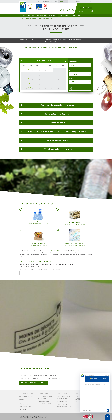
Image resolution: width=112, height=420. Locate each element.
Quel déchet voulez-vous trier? (29, 267)
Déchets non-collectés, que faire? (58, 149)
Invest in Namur (57, 414)
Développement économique (49, 1)
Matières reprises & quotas (43, 401)
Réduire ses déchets (64, 15)
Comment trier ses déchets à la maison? (58, 105)
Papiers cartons (22, 403)
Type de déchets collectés (58, 140)
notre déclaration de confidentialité (95, 385)
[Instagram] (83, 8)
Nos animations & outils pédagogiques (65, 399)
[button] (23, 15)
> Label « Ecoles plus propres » (63, 403)
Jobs (88, 4)
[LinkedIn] (86, 8)
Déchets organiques (23, 404)
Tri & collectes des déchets (26, 393)
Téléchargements (75, 15)
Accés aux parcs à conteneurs (44, 399)
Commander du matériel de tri (33, 382)
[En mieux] (37, 7)
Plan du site (34, 417)
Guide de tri (21, 399)
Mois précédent (21, 60)
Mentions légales (23, 417)
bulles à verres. (76, 250)
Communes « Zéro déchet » (62, 398)
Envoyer (108, 410)
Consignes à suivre (42, 398)
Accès (85, 4)
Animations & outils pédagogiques (64, 406)
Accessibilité (40, 417)
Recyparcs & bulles (41, 15)
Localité (72, 78)
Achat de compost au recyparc (44, 403)
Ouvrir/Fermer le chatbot (107, 417)
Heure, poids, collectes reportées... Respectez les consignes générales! (58, 131)
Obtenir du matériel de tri (75, 39)
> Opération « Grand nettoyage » (63, 404)
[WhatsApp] (89, 8)
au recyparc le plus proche (57, 250)
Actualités (23, 15)
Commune (72, 71)
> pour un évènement (79, 401)
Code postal (73, 61)
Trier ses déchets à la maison (51, 41)
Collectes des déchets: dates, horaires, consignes (55, 39)
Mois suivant (66, 60)
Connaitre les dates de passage (58, 114)
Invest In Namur (87, 1)
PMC (20, 401)
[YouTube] (91, 8)
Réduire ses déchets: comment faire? (64, 396)
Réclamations (31, 15)
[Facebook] (81, 8)
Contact (91, 4)
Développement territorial (75, 1)
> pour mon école (79, 399)
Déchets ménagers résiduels (25, 406)
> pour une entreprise (79, 403)
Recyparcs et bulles (43, 393)
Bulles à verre (41, 405)
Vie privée (29, 417)
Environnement (62, 1)
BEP (39, 1)
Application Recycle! (58, 123)
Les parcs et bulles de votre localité (45, 396)
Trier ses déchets (52, 15)
